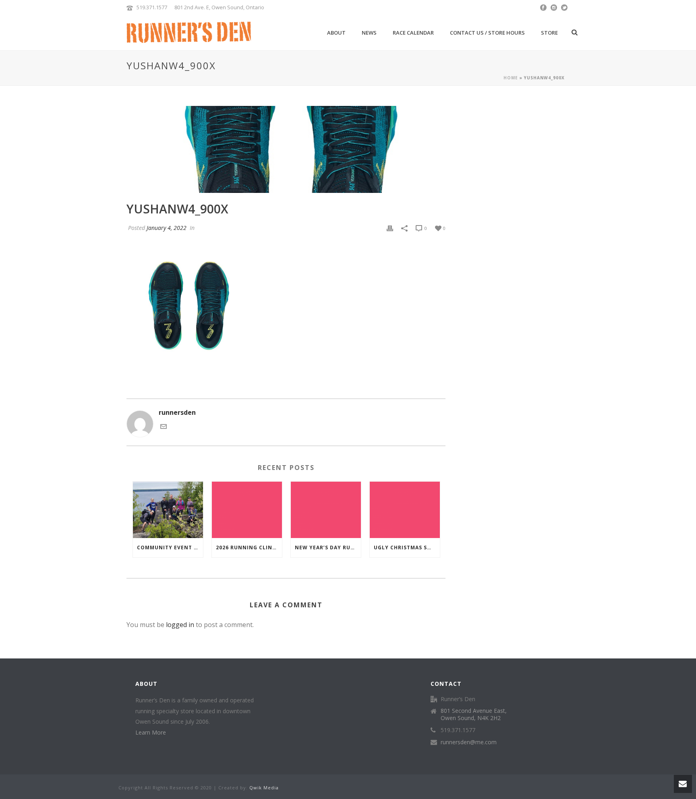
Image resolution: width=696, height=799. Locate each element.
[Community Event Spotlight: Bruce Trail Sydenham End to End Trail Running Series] (168, 510)
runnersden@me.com (469, 742)
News (369, 32)
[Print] (390, 227)
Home (510, 78)
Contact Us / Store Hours (487, 32)
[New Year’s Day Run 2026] (326, 510)
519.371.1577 (152, 7)
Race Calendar (413, 32)
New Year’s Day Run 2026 (328, 547)
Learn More (150, 732)
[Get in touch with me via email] (163, 427)
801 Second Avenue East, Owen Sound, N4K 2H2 (474, 714)
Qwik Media (264, 788)
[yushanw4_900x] (285, 149)
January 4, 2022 (166, 228)
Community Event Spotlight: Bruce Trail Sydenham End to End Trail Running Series (170, 547)
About (336, 32)
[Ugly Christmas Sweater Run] (405, 510)
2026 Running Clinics (248, 547)
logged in (180, 624)
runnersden (177, 412)
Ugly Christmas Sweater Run (407, 547)
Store (549, 32)
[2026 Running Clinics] (247, 510)
